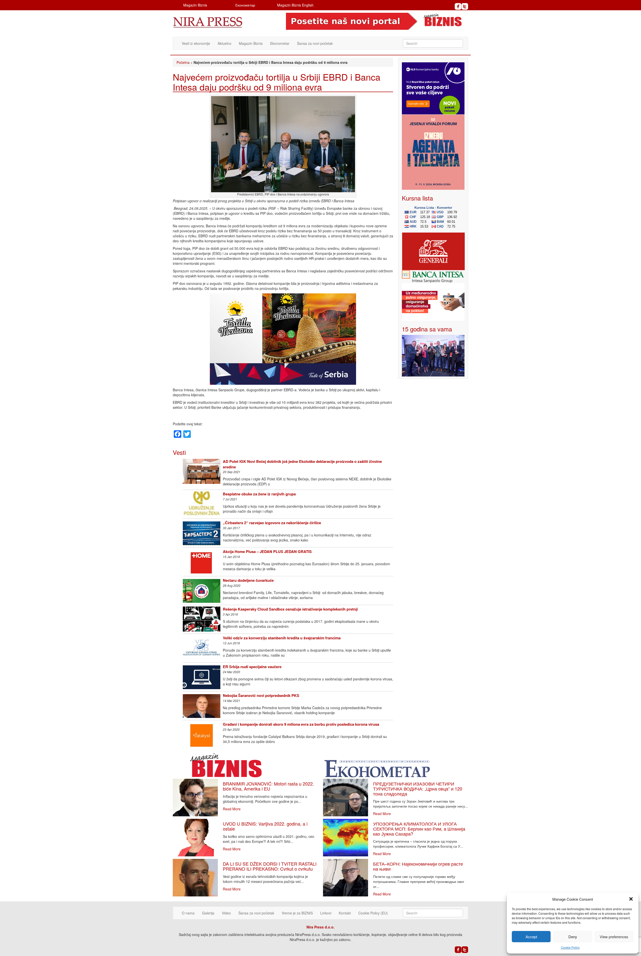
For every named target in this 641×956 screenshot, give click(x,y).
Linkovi (325, 912)
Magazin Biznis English (295, 5)
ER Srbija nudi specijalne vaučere (252, 666)
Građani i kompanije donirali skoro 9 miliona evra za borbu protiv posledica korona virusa (301, 724)
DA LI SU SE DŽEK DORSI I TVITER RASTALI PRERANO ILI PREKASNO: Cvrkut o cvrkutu (269, 866)
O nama (188, 912)
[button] (630, 898)
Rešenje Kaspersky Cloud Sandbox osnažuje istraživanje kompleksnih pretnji (290, 609)
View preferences (614, 936)
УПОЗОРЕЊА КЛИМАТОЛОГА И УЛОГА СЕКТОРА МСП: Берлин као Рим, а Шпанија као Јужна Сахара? (419, 828)
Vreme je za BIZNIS (297, 912)
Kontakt (345, 912)
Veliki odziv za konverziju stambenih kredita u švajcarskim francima (282, 638)
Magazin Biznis (195, 5)
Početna (183, 62)
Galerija (208, 912)
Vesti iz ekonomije (196, 43)
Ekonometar (279, 43)
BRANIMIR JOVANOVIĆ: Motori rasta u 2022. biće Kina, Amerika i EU (268, 786)
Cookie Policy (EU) (373, 912)
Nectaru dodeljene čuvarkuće (248, 580)
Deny (572, 936)
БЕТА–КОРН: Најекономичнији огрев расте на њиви (418, 866)
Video (226, 912)
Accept (531, 936)
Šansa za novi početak (315, 43)
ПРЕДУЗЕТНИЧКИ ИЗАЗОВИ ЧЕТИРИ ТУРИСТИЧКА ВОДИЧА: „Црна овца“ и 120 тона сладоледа (417, 788)
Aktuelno (224, 43)
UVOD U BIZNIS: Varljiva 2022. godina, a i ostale (265, 826)
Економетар (245, 5)
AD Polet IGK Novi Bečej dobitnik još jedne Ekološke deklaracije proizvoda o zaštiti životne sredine (302, 464)
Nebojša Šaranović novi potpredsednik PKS (261, 695)
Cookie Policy (570, 947)
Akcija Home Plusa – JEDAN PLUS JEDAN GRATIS (267, 551)
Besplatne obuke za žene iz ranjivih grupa (259, 494)
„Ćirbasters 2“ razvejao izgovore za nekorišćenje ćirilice (272, 522)
